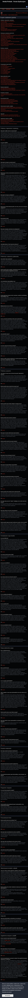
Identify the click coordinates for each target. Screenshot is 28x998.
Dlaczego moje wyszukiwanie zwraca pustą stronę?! (9, 101)
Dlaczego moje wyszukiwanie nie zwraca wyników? (9, 100)
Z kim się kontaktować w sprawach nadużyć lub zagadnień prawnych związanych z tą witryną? (12, 122)
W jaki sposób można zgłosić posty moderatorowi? (9, 58)
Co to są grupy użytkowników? (6, 79)
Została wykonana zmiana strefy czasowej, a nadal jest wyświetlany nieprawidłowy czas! (12, 39)
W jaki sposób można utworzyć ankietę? (7, 52)
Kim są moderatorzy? (4, 78)
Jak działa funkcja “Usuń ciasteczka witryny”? (8, 30)
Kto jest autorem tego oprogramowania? (7, 119)
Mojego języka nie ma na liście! (6, 40)
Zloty (13, 9)
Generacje (8, 9)
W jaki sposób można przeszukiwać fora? (7, 99)
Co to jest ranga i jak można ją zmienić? (7, 43)
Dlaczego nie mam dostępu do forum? (7, 55)
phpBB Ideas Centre (8, 952)
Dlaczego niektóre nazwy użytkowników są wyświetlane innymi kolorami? (13, 82)
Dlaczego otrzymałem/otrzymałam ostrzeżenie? (8, 57)
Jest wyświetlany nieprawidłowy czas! (7, 37)
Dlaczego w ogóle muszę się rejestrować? (8, 21)
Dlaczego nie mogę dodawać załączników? (8, 56)
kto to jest (19, 963)
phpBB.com (3, 313)
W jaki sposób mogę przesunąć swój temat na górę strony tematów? (12, 61)
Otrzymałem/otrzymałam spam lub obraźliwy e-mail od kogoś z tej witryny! (13, 90)
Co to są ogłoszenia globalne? (6, 69)
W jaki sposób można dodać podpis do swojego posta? (10, 51)
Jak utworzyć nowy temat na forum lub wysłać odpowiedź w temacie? (12, 49)
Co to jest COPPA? (4, 22)
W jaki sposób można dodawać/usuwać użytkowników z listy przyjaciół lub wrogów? (13, 95)
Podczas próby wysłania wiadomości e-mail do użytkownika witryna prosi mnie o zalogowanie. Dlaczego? (14, 45)
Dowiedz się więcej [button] (7, 992)
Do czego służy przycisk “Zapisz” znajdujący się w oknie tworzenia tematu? (13, 59)
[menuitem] (1, 13)
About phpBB (8, 943)
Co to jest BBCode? (4, 65)
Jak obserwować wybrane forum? (6, 110)
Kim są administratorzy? (5, 77)
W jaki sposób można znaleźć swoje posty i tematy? (9, 103)
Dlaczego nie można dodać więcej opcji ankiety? (9, 53)
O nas (3, 9)
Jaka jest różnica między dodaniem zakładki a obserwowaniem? (11, 107)
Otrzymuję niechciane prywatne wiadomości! (8, 89)
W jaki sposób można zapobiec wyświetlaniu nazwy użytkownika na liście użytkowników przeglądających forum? (13, 36)
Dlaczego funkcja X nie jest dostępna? (7, 120)
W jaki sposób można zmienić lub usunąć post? (8, 50)
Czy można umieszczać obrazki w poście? (8, 68)
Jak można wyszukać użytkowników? (7, 102)
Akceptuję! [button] (7, 995)
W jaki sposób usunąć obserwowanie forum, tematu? (9, 111)
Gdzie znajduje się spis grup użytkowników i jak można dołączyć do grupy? (13, 80)
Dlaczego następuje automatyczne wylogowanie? (9, 29)
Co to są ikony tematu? (4, 73)
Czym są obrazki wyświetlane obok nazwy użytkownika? (10, 41)
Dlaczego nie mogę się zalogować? (6, 25)
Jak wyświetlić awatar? (4, 42)
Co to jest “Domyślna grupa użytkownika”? (8, 83)
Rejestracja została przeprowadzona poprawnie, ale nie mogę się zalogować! (13, 24)
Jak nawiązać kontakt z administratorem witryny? (9, 123)
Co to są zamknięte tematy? (5, 72)
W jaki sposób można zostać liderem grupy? (8, 81)
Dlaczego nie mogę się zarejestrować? (7, 23)
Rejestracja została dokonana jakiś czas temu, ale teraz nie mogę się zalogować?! (12, 27)
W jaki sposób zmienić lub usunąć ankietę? (8, 54)
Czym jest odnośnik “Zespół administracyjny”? (8, 84)
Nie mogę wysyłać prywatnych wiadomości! (8, 88)
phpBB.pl (16, 312)
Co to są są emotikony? (4, 67)
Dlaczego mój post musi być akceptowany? (8, 60)
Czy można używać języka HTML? (6, 66)
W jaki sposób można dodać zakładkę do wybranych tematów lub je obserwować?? (12, 109)
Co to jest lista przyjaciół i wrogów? (6, 93)
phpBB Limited (7, 940)
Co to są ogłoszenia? (4, 70)
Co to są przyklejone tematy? (5, 71)
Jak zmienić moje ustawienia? (5, 34)
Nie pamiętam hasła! (4, 28)
